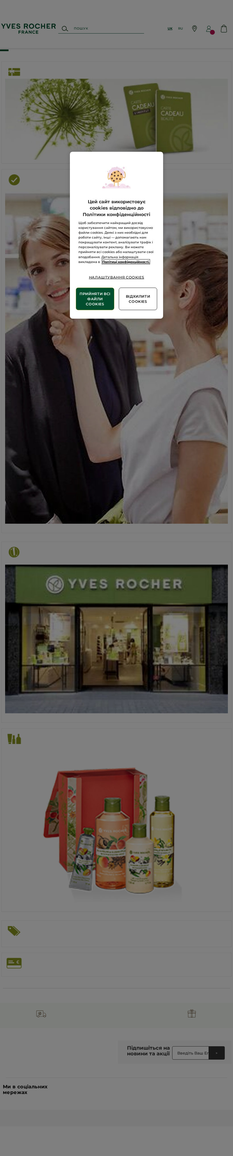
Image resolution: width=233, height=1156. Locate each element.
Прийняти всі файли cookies (95, 299)
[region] (116, 235)
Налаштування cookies (116, 277)
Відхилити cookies (138, 299)
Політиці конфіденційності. (125, 262)
